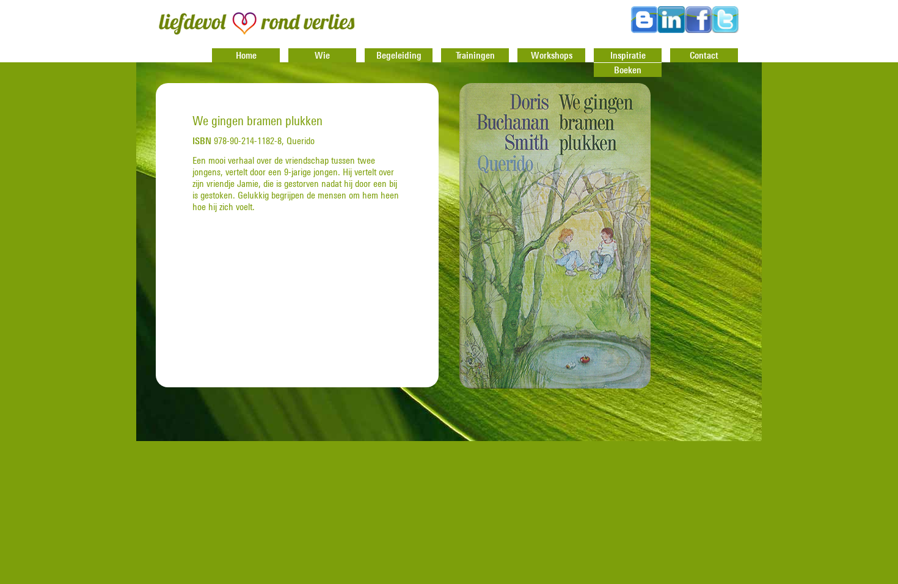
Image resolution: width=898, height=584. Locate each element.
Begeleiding (399, 54)
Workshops (551, 54)
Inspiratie (628, 54)
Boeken (627, 69)
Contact (704, 54)
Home (246, 54)
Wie (322, 54)
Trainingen (475, 54)
